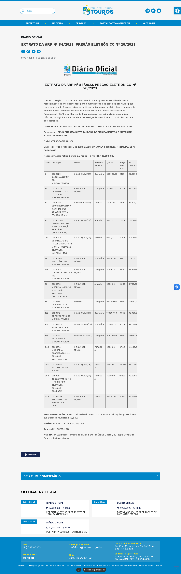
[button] (23, 51)
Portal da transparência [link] (115, 23)
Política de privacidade (94, 570)
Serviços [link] (81, 23)
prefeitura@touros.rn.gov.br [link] (85, 547)
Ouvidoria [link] (149, 23)
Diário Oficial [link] (54, 502)
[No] (176, 567)
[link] (177, 10)
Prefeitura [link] (32, 23)
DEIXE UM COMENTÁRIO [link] (42, 476)
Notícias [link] (57, 23)
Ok (79, 570)
